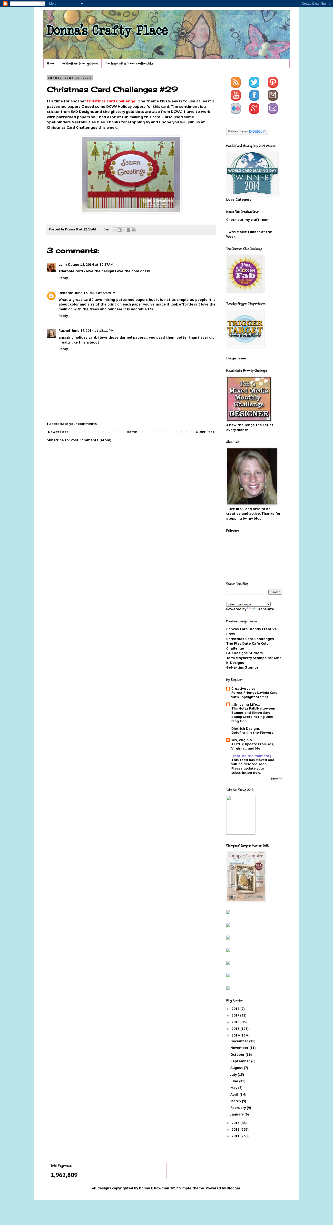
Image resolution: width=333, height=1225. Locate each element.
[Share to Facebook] (128, 229)
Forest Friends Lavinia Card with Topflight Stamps (254, 694)
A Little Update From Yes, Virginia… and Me (252, 746)
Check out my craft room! (248, 219)
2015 (236, 1029)
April (234, 1094)
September (240, 1061)
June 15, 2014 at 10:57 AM (92, 264)
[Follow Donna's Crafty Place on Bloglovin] (247, 133)
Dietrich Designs (245, 728)
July (234, 1074)
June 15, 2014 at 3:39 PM (95, 293)
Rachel (64, 330)
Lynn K (64, 264)
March (236, 1101)
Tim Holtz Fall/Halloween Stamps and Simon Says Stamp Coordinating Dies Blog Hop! (253, 714)
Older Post (205, 432)
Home (50, 63)
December (239, 1041)
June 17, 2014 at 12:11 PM (93, 330)
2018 (236, 1009)
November (239, 1048)
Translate (265, 609)
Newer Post (58, 432)
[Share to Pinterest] (133, 229)
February (238, 1108)
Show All (276, 778)
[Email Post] (106, 229)
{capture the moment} (251, 756)
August (237, 1068)
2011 (236, 1136)
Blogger (233, 1188)
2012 (236, 1129)
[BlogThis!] (119, 229)
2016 (236, 1022)
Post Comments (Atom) (91, 440)
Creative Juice (243, 688)
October (237, 1054)
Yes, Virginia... (243, 740)
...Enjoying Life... (245, 704)
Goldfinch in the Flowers (252, 732)
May (234, 1088)
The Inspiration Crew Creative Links (129, 63)
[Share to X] (123, 229)
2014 (236, 1035)
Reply (63, 278)
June (234, 1081)
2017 (236, 1015)
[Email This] (114, 229)
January (237, 1114)
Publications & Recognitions (80, 63)
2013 (236, 1123)
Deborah (66, 293)
